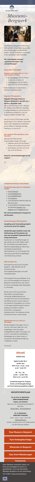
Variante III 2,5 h (23, 210)
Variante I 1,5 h (21, 207)
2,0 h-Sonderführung (14, 196)
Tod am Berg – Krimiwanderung (20, 409)
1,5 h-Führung (12, 82)
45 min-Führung (13, 78)
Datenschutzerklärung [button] (19, 474)
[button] (6, 34)
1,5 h (12, 203)
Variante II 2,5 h (13, 210)
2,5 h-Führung (12, 198)
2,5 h (9, 84)
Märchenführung (20, 420)
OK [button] (5, 478)
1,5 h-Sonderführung (14, 194)
